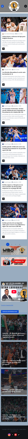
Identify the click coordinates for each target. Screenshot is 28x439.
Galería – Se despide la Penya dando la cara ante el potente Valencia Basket (13, 335)
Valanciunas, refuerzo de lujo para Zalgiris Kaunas (13, 37)
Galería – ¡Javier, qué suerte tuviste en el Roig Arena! (12, 390)
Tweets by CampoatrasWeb (7, 305)
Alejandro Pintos (7, 69)
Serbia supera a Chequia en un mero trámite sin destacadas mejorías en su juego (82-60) (12, 186)
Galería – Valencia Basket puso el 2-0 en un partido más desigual (13, 362)
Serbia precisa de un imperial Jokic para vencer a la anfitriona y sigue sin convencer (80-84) (13, 224)
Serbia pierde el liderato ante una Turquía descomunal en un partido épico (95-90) (14, 148)
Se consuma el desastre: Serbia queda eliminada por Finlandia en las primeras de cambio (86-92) (13, 110)
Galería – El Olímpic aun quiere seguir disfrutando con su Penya (13, 417)
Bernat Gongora (7, 106)
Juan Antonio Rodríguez (9, 33)
